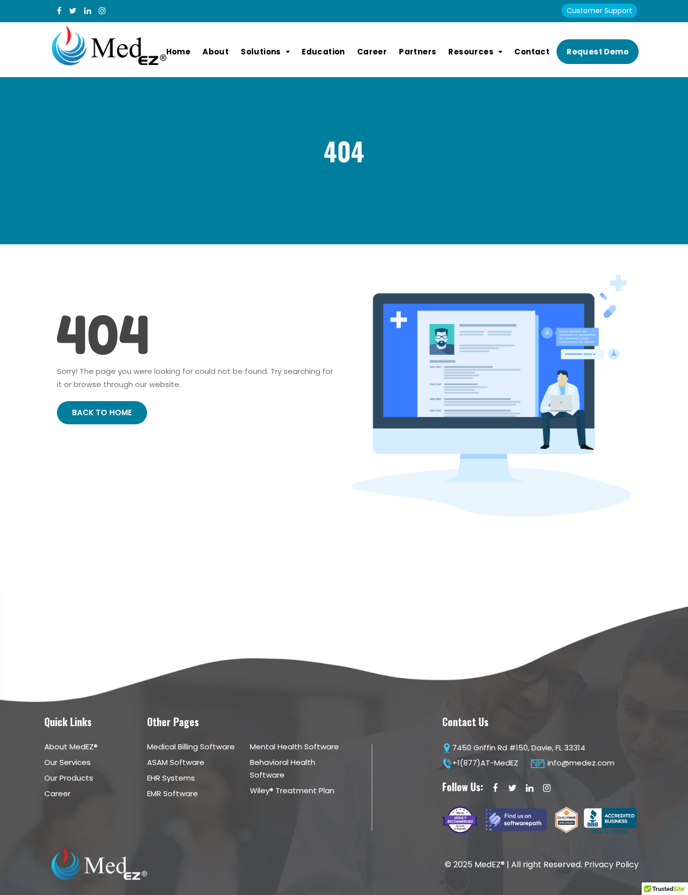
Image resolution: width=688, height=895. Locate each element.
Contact (531, 51)
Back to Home (102, 412)
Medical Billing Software (191, 746)
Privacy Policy (611, 864)
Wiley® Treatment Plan (292, 790)
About (215, 51)
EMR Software (172, 793)
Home (178, 51)
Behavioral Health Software (282, 768)
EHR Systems (171, 778)
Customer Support (599, 11)
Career (372, 51)
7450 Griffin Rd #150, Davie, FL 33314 (518, 747)
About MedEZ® (71, 746)
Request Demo (598, 51)
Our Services (67, 762)
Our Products (68, 778)
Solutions (261, 51)
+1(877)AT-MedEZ (485, 762)
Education (323, 51)
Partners (417, 51)
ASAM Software (175, 762)
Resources (471, 51)
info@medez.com (579, 762)
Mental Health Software (294, 746)
